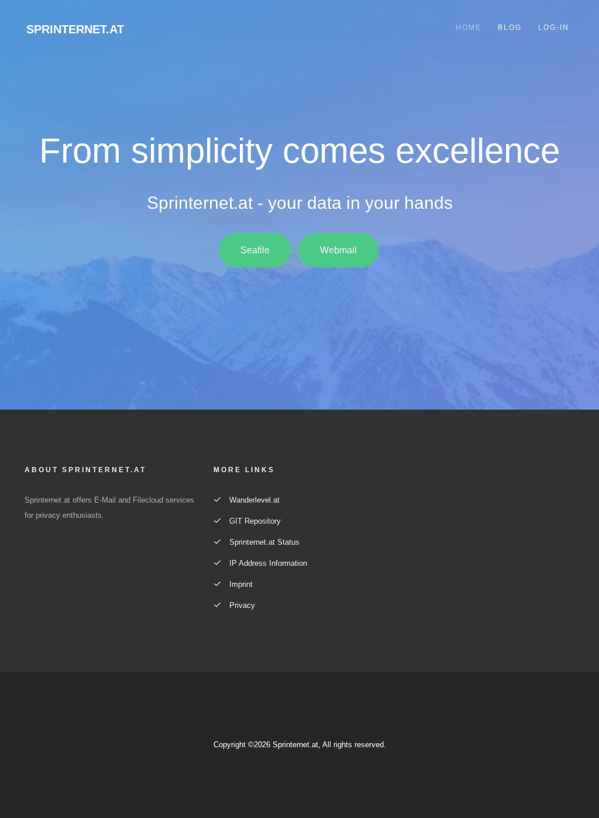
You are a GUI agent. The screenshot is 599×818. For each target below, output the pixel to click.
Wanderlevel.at (253, 500)
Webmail (338, 250)
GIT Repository (254, 521)
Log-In (553, 27)
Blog (510, 27)
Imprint (240, 584)
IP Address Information (267, 563)
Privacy (241, 605)
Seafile (255, 250)
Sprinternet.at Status (263, 542)
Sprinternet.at (75, 29)
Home (468, 27)
